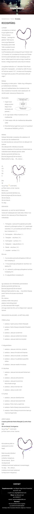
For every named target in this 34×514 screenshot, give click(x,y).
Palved (12, 19)
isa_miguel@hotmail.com (19, 493)
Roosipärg (17, 19)
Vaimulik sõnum (5, 19)
